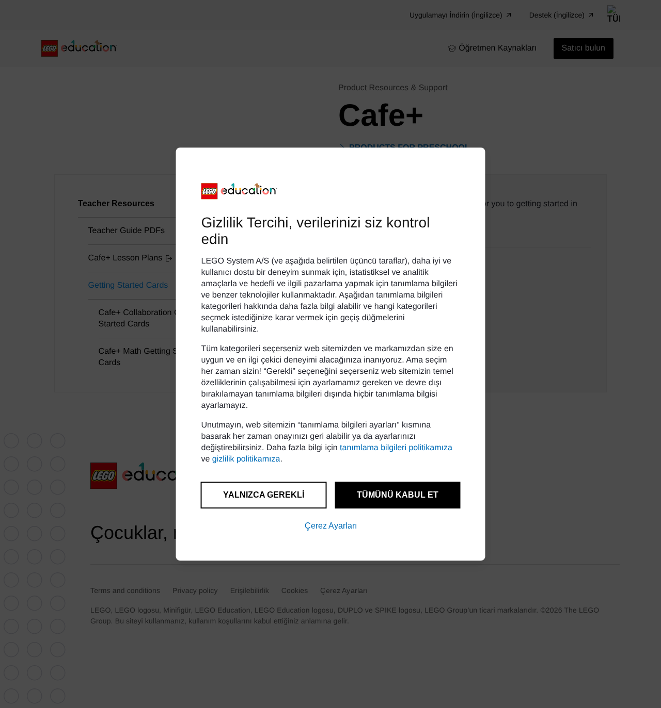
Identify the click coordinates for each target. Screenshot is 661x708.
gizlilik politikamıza (246, 459)
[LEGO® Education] (239, 191)
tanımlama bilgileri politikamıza (396, 447)
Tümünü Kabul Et (397, 494)
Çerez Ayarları (331, 525)
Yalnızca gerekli (263, 494)
